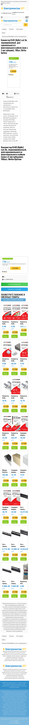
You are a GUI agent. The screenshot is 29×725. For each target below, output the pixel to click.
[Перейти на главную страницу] (11, 20)
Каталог (11, 29)
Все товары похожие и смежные (13, 300)
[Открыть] (27, 21)
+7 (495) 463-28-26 (6, 13)
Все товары (20, 29)
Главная (4, 29)
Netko (3, 32)
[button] (6, 332)
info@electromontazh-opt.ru (18, 13)
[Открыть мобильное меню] (2, 4)
